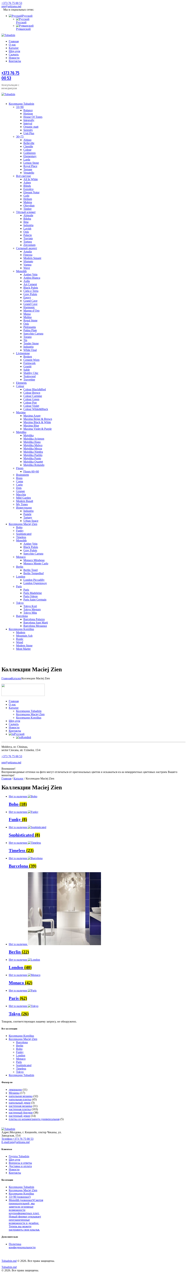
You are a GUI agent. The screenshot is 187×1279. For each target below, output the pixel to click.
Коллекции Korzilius (21, 1035)
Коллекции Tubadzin (21, 1075)
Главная (6, 678)
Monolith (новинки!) (26, 1215)
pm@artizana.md (11, 762)
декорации (15, 1089)
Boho (19, 1048)
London (20, 1055)
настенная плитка (20, 1109)
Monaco (21, 1058)
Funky (20, 1052)
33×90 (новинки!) (20, 1196)
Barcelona (22, 1042)
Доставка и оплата (20, 1166)
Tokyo (20, 1071)
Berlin (19, 1045)
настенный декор (19, 1115)
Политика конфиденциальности (22, 1246)
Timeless (21, 1068)
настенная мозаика (20, 1106)
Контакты (15, 1172)
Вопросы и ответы (20, 1162)
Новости (14, 1169)
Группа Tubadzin (19, 1156)
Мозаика (14, 1092)
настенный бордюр (21, 1112)
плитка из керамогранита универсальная (34, 1119)
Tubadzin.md (9, 1260)
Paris (19, 1062)
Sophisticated (23, 1065)
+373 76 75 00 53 (10, 75)
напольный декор (19, 1102)
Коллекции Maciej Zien (23, 1039)
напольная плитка (20, 1099)
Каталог (16, 678)
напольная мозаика (21, 1096)
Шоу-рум (14, 1159)
